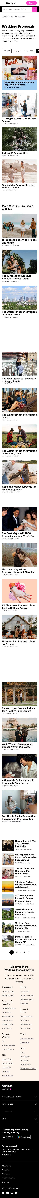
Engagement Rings (24, 51)
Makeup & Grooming (8, 1045)
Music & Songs (7, 1028)
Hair (3, 1041)
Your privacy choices (8, 1178)
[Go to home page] (7, 1086)
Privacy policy (6, 1166)
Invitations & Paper (8, 1016)
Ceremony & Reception (7, 1002)
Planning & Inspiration (12, 1097)
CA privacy (5, 1182)
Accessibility (6, 1174)
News (22, 1052)
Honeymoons (24, 1042)
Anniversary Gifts (7, 1075)
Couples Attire (25, 991)
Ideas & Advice (7, 17)
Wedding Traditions (8, 1024)
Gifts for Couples (7, 1063)
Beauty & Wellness (6, 1035)
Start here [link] (5, 1154)
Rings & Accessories (27, 995)
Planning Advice (25, 1064)
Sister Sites (7, 1111)
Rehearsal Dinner (26, 1028)
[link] (3, 1193)
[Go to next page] (29, 952)
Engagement (20, 17)
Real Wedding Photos (9, 1008)
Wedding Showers (26, 1024)
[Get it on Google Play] (24, 1137)
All (7, 51)
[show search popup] (19, 9)
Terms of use (6, 1170)
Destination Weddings (27, 1038)
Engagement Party (26, 1016)
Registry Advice (7, 1059)
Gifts (4, 1055)
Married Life (24, 1060)
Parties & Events (24, 1010)
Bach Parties (24, 1020)
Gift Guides (5, 1071)
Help (4, 1119)
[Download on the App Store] (9, 1137)
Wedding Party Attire (27, 999)
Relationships (24, 1056)
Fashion (23, 987)
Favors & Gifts (6, 1067)
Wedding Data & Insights (28, 1068)
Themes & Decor (7, 1020)
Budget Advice (6, 1012)
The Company (7, 1104)
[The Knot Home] (11, 3)
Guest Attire (24, 1003)
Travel (23, 1034)
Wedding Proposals (8, 995)
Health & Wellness (8, 1049)
